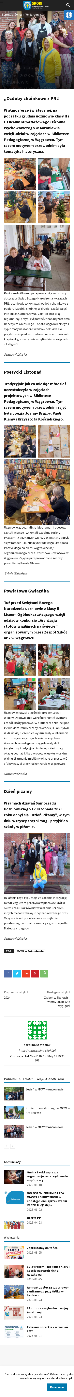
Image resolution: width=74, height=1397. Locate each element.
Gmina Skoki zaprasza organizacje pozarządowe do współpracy (47, 1176)
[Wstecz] (6, 1146)
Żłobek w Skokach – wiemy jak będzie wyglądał (57, 1002)
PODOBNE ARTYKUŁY (18, 1079)
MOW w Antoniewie (30, 951)
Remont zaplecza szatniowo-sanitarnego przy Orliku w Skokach (48, 1291)
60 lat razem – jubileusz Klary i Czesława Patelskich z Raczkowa (48, 1270)
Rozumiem (57, 1387)
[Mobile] (1, 2)
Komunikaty (12, 1162)
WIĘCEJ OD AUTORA (50, 1079)
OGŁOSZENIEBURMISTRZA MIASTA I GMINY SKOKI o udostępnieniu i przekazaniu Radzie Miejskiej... (47, 1199)
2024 (7, 997)
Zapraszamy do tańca (42, 1248)
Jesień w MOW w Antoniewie (45, 1089)
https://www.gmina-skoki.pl (37, 1050)
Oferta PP (34, 1218)
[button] (69, 15)
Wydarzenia (33, 14)
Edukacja (30, 68)
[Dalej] (12, 1146)
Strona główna (12, 14)
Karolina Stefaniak (26, 88)
